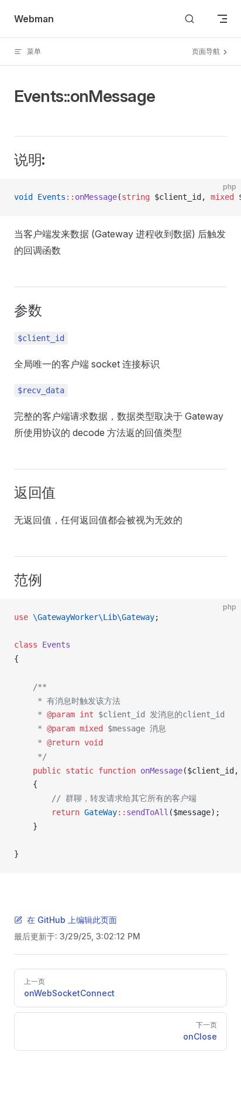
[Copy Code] (222, 197)
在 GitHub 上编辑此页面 (72, 920)
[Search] (189, 19)
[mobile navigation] (222, 19)
